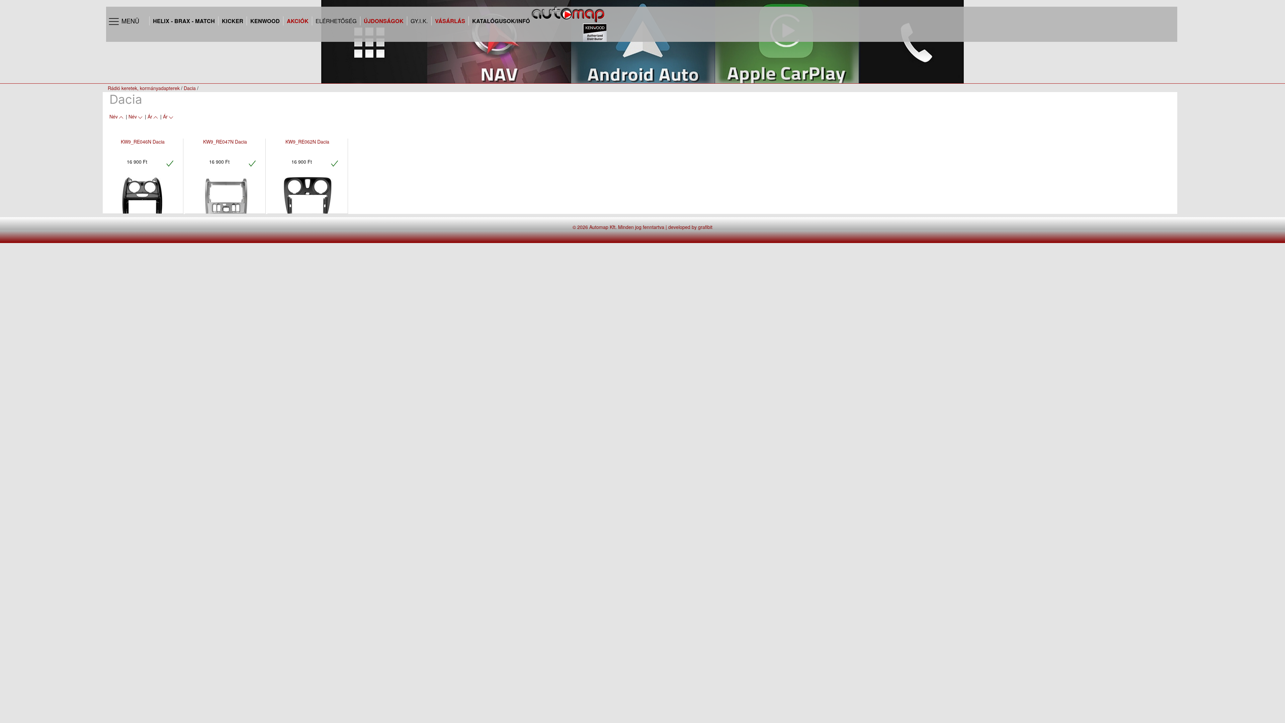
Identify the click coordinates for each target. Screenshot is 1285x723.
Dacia (190, 88)
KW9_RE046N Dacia (143, 141)
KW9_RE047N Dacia (225, 141)
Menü (129, 20)
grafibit (705, 227)
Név (113, 116)
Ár (150, 116)
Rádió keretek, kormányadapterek (144, 88)
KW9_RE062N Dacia (307, 141)
